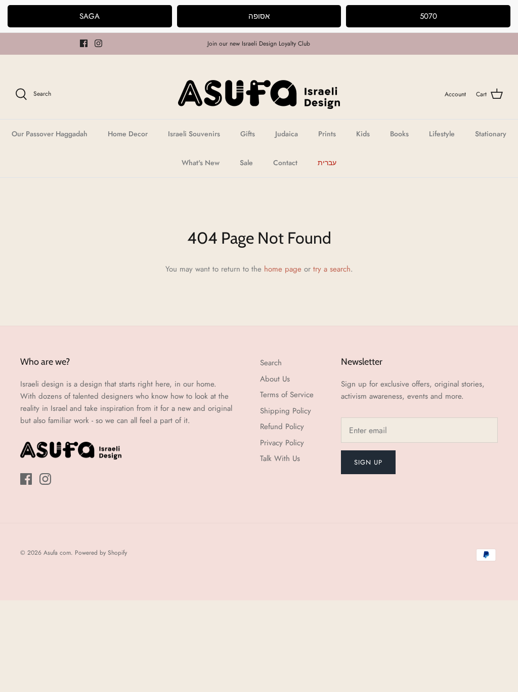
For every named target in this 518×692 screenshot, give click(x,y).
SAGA (89, 16)
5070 (428, 16)
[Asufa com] (259, 94)
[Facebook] (84, 43)
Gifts (247, 134)
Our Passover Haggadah (50, 134)
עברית (327, 163)
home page (282, 269)
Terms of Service (287, 394)
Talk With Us (280, 458)
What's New (201, 163)
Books (399, 134)
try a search (332, 269)
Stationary (490, 134)
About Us (275, 379)
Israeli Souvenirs (194, 134)
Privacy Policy (282, 442)
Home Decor (128, 134)
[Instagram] (98, 43)
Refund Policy (282, 426)
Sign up (368, 462)
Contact (285, 163)
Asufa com (57, 552)
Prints (327, 134)
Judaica (286, 134)
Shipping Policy (285, 410)
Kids (363, 134)
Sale (246, 163)
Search (271, 362)
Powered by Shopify (101, 552)
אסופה (259, 16)
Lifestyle (442, 134)
